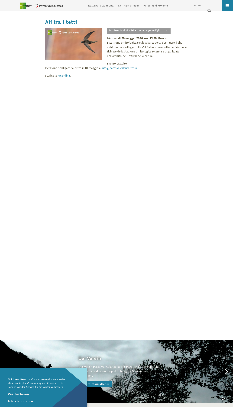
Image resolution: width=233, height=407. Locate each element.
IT (195, 5)
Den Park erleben (129, 5)
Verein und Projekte (155, 5)
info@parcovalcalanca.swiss (119, 68)
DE (199, 5)
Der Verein (224, 399)
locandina (63, 75)
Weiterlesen (18, 394)
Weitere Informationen (95, 384)
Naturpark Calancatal (101, 5)
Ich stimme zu (20, 401)
